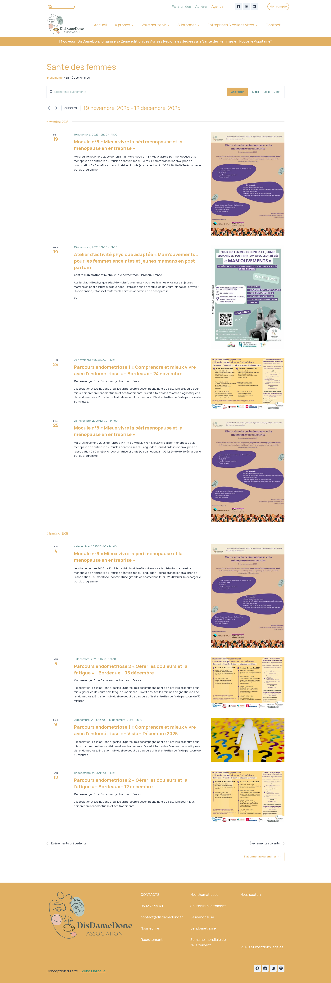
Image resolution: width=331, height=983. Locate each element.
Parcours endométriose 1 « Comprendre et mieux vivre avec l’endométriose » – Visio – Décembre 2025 (135, 730)
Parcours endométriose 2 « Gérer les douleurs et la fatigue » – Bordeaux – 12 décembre (131, 783)
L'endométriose (203, 928)
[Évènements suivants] (56, 108)
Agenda (217, 6)
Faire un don (181, 6)
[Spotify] (281, 968)
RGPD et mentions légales (261, 947)
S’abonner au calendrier (260, 856)
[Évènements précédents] (49, 108)
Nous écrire (150, 928)
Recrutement (152, 939)
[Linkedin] (254, 6)
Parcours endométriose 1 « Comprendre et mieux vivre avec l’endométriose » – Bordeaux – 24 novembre (135, 370)
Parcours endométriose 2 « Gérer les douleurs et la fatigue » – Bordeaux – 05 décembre (131, 669)
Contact (273, 24)
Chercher (237, 92)
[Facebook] (238, 6)
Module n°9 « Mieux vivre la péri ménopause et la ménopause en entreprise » (128, 556)
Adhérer (201, 6)
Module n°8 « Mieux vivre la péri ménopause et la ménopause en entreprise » (128, 144)
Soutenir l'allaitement (208, 905)
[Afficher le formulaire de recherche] (61, 7)
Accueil (100, 24)
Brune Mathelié (93, 971)
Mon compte (278, 6)
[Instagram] (246, 6)
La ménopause (202, 917)
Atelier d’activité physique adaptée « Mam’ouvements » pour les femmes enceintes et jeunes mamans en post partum (136, 260)
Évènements (55, 77)
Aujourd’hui (71, 107)
